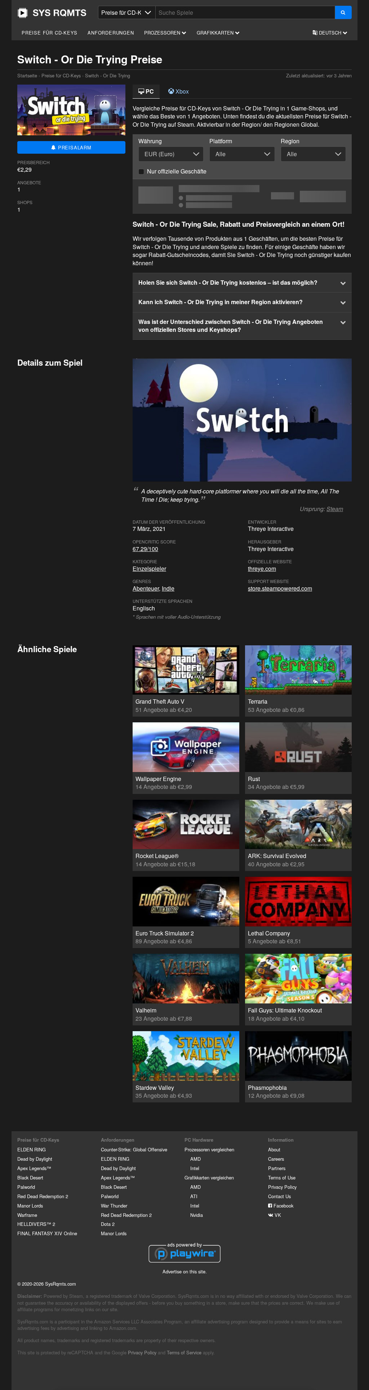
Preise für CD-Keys (49, 32)
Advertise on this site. (185, 1271)
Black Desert (30, 1177)
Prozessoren (163, 32)
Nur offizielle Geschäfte (176, 171)
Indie (168, 588)
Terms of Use (281, 1177)
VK (277, 1214)
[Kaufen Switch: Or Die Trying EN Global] (242, 196)
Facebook (282, 1205)
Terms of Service (184, 1352)
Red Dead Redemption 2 (42, 1196)
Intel (194, 1168)
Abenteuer (146, 588)
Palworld (26, 1186)
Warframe (27, 1214)
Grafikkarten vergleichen (209, 1177)
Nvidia (196, 1214)
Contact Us (279, 1196)
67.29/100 (145, 549)
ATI (193, 1196)
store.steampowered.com (280, 588)
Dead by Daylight (34, 1158)
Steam (334, 509)
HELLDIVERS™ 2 (36, 1223)
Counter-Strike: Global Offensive (134, 1149)
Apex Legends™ (34, 1168)
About (274, 1149)
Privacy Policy (282, 1186)
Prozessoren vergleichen (209, 1149)
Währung (150, 141)
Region (290, 141)
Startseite (51, 13)
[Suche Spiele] (343, 12)
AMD (195, 1158)
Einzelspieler (149, 568)
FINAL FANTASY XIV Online (47, 1233)
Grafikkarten (216, 32)
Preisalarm (74, 147)
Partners (276, 1168)
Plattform (220, 141)
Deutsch (330, 32)
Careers (276, 1158)
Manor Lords (30, 1205)
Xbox (181, 91)
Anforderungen (111, 32)
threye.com (262, 568)
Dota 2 (108, 1223)
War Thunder (114, 1205)
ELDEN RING (31, 1149)
